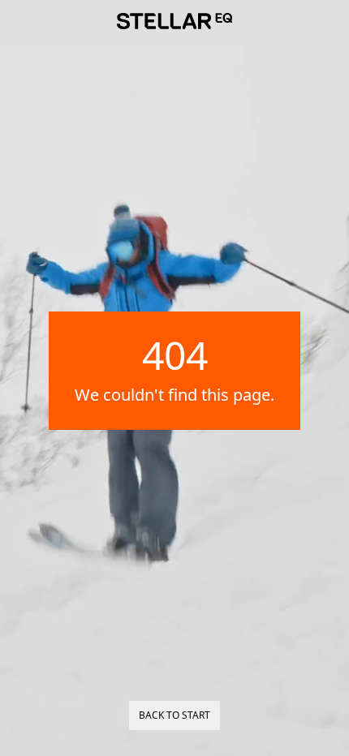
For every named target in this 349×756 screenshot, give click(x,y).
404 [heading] (175, 355)
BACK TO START (174, 715)
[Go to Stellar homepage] (174, 21)
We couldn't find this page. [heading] (174, 395)
